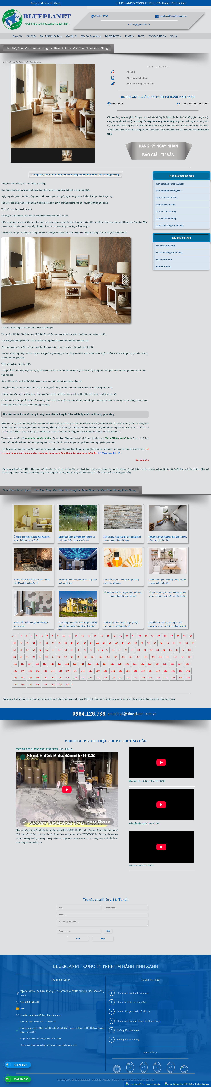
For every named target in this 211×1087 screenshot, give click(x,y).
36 (46, 643)
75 (107, 650)
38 (59, 643)
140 (22, 670)
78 (126, 650)
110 (160, 657)
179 (135, 677)
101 (92, 657)
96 (59, 657)
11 (70, 636)
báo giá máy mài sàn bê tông (157, 469)
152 (113, 670)
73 (97, 650)
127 (104, 664)
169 (60, 677)
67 (59, 650)
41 (78, 643)
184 (173, 677)
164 (22, 677)
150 (98, 670)
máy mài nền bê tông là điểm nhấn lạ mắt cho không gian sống (102, 472)
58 (186, 643)
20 (127, 636)
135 (165, 664)
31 (14, 643)
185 (180, 677)
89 (14, 657)
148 (83, 670)
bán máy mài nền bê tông (114, 469)
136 (172, 664)
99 (78, 657)
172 (83, 677)
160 (173, 670)
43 (91, 643)
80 (138, 650)
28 (178, 636)
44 (97, 643)
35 (40, 643)
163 (15, 677)
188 (22, 684)
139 (15, 670)
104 (115, 657)
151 (105, 670)
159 (165, 670)
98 (72, 657)
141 (30, 670)
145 (60, 670)
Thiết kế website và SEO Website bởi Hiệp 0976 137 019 (123, 1079)
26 (165, 636)
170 (67, 677)
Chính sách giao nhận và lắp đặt (133, 1011)
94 (46, 657)
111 (167, 657)
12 (76, 636)
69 (72, 650)
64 (40, 650)
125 (89, 664)
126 (97, 664)
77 (119, 650)
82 (151, 650)
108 (145, 657)
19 (120, 636)
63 (34, 650)
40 (72, 643)
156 (143, 670)
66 (53, 650)
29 (184, 636)
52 (148, 643)
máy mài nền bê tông (86, 196)
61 (21, 650)
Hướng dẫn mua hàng (128, 1039)
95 (53, 657)
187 (15, 684)
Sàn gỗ (70, 472)
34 (34, 643)
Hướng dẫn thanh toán (128, 1030)
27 (171, 636)
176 (113, 677)
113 (182, 657)
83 (157, 650)
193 (60, 684)
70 (78, 650)
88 (189, 650)
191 (45, 684)
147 (75, 670)
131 (135, 664)
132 (142, 664)
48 (123, 643)
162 (188, 670)
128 (112, 664)
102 (100, 657)
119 (44, 664)
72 (91, 650)
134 (157, 664)
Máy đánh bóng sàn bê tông (26, 472)
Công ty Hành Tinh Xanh (29, 469)
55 (167, 643)
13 (82, 636)
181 (150, 677)
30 (191, 636)
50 (135, 643)
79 (132, 650)
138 (187, 664)
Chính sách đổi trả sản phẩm (131, 1002)
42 (85, 643)
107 (138, 657)
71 (85, 650)
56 (174, 643)
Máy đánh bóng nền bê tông (53, 472)
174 (98, 677)
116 (22, 664)
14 (89, 636)
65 (46, 650)
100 (85, 657)
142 (37, 670)
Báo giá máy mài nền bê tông (58, 469)
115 (15, 664)
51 (142, 643)
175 (105, 677)
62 (27, 650)
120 (52, 664)
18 (114, 636)
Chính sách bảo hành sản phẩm (133, 992)
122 (67, 664)
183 (165, 677)
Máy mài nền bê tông (45, 3)
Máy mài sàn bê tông (47, 699)
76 (113, 650)
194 (67, 684)
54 (161, 643)
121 (59, 664)
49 (129, 643)
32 (21, 643)
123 (74, 664)
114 (189, 657)
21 (133, 636)
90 (21, 657)
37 (53, 643)
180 (143, 677)
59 (193, 643)
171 (75, 677)
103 (108, 657)
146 (67, 670)
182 (158, 677)
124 (82, 664)
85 (170, 650)
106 (130, 657)
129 (119, 664)
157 (150, 670)
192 (53, 684)
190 (37, 684)
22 (140, 636)
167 (45, 677)
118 (37, 664)
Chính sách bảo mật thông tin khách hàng (138, 1020)
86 (177, 650)
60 (14, 650)
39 (65, 643)
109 (153, 657)
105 (123, 657)
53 (155, 643)
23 (146, 636)
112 (175, 657)
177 (120, 677)
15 (95, 636)
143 (45, 670)
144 (53, 670)
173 (90, 677)
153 (120, 670)
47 (116, 643)
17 (108, 636)
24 (152, 636)
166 (37, 677)
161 (180, 670)
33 (27, 643)
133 (149, 664)
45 (104, 643)
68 (65, 650)
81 (145, 650)
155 (135, 670)
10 (63, 636)
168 (53, 677)
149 (90, 670)
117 (29, 664)
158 (158, 670)
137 (180, 664)
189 (30, 684)
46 (110, 643)
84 (164, 650)
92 (34, 657)
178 (128, 677)
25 (159, 636)
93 (40, 657)
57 (180, 643)
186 (188, 677)
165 (30, 677)
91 (27, 657)
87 (183, 650)
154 (128, 670)
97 (65, 657)
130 (127, 664)
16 (101, 636)
